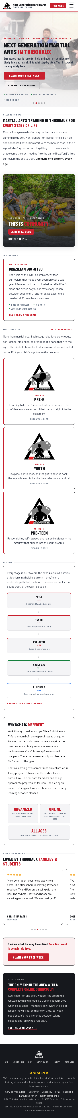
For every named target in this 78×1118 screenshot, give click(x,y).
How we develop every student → (26, 703)
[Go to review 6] (46, 929)
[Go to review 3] (37, 929)
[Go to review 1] (32, 929)
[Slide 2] (36, 103)
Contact (56, 1062)
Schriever (34, 1091)
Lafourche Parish (28, 1095)
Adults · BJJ (18, 1062)
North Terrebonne (49, 1095)
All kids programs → (63, 329)
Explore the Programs (21, 85)
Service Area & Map (15, 1091)
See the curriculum (22, 1027)
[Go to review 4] (40, 929)
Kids (30, 1062)
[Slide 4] (41, 103)
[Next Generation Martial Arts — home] (7, 5)
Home (5, 1062)
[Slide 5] (44, 103)
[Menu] (71, 6)
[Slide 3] (39, 103)
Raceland (68, 1091)
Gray (57, 1091)
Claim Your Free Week (24, 75)
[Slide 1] (33, 103)
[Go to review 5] (43, 929)
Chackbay (47, 1091)
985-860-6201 (12, 1106)
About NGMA (42, 1062)
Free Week (58, 5)
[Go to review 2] (35, 929)
